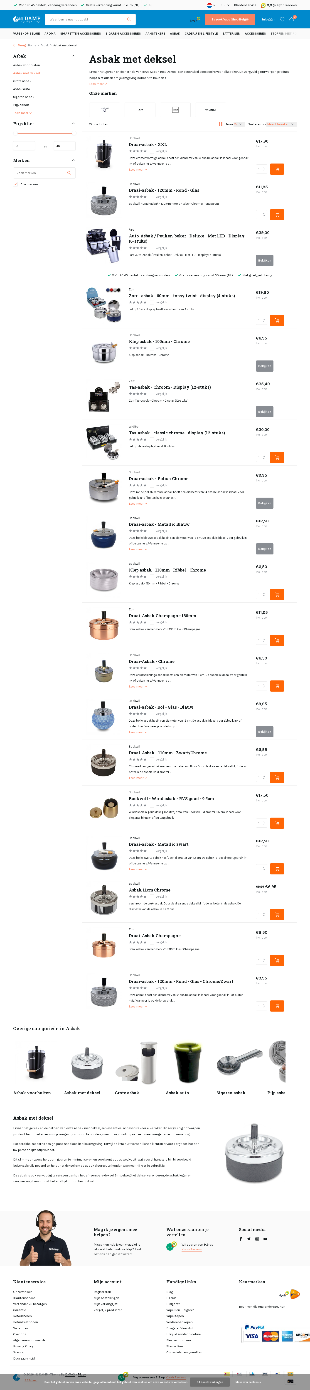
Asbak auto (21, 89)
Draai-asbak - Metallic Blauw (159, 524)
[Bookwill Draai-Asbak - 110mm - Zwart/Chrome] (104, 762)
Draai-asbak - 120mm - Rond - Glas (164, 190)
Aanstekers (155, 33)
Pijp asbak (21, 105)
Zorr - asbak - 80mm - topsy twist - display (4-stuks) (182, 295)
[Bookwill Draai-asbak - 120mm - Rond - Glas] (104, 200)
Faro (132, 229)
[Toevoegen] (277, 169)
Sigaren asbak (23, 97)
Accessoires (255, 33)
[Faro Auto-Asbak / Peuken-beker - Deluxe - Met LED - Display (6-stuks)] (104, 245)
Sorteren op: (257, 124)
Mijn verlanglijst (106, 1304)
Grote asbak (22, 81)
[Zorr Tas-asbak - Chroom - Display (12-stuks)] (104, 397)
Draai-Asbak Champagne (155, 935)
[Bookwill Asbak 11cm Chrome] (104, 899)
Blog (169, 1292)
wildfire (133, 426)
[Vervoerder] (295, 1294)
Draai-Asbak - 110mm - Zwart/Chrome (168, 752)
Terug (21, 45)
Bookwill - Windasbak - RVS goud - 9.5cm (171, 798)
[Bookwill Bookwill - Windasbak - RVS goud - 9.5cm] (104, 808)
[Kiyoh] (195, 19)
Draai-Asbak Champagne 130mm (162, 615)
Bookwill (134, 138)
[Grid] (220, 124)
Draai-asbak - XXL (148, 144)
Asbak (175, 33)
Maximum (65, 145)
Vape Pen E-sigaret (180, 1310)
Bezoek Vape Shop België (230, 19)
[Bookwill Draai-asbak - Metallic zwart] (104, 854)
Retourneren (22, 1316)
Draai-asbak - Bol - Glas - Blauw (161, 707)
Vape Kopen (175, 1316)
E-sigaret (173, 1304)
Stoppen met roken (287, 33)
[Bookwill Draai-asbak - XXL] (104, 154)
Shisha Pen (174, 1346)
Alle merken (29, 184)
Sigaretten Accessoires (80, 33)
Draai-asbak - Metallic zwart (159, 844)
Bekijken (264, 260)
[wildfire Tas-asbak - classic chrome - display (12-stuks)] (104, 442)
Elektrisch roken (178, 1340)
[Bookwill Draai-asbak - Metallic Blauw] (104, 534)
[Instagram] (257, 1239)
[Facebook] (241, 1239)
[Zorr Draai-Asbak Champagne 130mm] (104, 625)
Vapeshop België (26, 33)
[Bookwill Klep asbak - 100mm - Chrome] (104, 351)
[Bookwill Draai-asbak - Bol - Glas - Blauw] (104, 717)
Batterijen (231, 33)
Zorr (131, 289)
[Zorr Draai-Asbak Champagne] (104, 945)
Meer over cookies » (248, 1382)
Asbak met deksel (26, 73)
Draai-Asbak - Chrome (152, 661)
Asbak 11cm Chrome (149, 890)
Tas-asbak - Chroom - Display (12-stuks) (170, 387)
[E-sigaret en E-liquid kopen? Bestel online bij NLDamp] (26, 19)
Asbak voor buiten (26, 65)
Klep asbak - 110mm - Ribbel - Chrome (167, 570)
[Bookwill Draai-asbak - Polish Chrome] (104, 488)
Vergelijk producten (108, 1310)
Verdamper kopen (179, 1322)
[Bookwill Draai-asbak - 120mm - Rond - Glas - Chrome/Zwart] (104, 991)
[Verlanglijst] (282, 19)
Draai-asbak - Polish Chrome (158, 478)
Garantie (19, 1310)
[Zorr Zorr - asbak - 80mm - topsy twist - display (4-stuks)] (104, 305)
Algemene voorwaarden (30, 1340)
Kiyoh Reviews (286, 5)
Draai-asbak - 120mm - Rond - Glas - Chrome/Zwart (181, 981)
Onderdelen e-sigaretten (184, 1352)
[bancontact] (177, 19)
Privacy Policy (23, 1346)
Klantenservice (245, 5)
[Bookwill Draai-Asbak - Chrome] (104, 671)
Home (32, 45)
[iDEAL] (144, 19)
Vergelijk (161, 151)
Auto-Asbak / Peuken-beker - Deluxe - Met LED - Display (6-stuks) (187, 238)
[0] (290, 19)
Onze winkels (22, 1292)
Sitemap (19, 1352)
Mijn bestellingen (106, 1298)
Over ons (19, 1334)
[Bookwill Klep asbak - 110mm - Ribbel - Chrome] (104, 580)
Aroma (50, 33)
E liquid (171, 1298)
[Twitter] (249, 1239)
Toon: (230, 124)
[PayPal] (158, 19)
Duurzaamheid (24, 1358)
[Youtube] (265, 1239)
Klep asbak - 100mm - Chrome (159, 341)
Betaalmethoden (25, 1322)
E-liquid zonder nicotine (183, 1334)
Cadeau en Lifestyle (201, 33)
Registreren (102, 1292)
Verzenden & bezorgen (30, 1304)
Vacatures (20, 1328)
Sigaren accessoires (123, 33)
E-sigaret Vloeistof (179, 1328)
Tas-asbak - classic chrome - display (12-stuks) (177, 433)
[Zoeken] (129, 19)
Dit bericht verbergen (210, 1382)
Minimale (24, 145)
